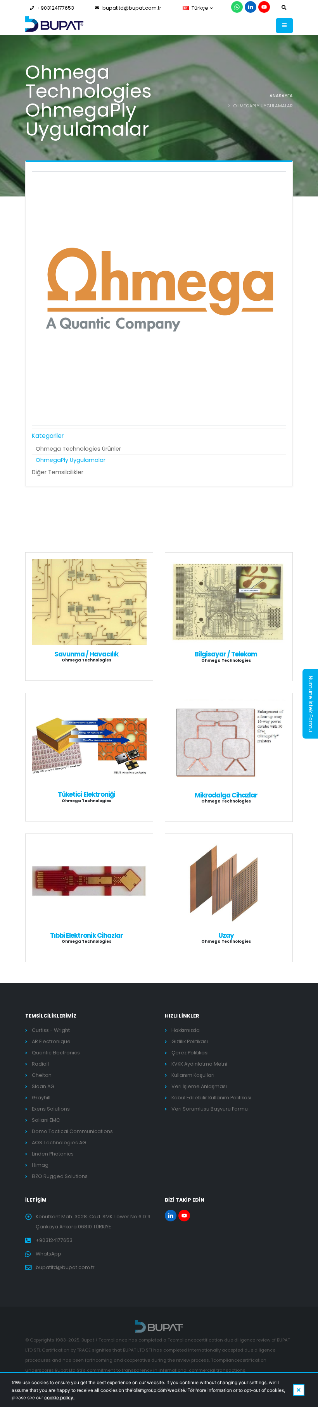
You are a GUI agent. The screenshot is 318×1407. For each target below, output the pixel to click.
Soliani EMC (46, 1120)
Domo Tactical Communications (72, 1131)
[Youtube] (264, 7)
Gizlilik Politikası (189, 1041)
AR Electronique (51, 1041)
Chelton (42, 1075)
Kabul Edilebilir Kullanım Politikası (211, 1097)
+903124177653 (55, 8)
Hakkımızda (185, 1030)
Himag (40, 1165)
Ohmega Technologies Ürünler (78, 449)
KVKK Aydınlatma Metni (199, 1064)
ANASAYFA (281, 96)
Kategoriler (48, 436)
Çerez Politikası (190, 1052)
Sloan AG (43, 1086)
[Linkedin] (250, 7)
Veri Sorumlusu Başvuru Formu (209, 1109)
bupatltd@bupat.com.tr (131, 8)
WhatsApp (48, 1253)
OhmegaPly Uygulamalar (70, 460)
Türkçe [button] (200, 8)
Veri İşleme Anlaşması (199, 1086)
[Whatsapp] (237, 7)
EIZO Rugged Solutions (60, 1176)
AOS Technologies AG (59, 1142)
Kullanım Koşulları (192, 1075)
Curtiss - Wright (51, 1030)
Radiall (40, 1064)
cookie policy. (59, 1397)
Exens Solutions (51, 1109)
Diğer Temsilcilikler (57, 472)
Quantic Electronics (56, 1052)
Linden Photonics (53, 1153)
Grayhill (41, 1097)
